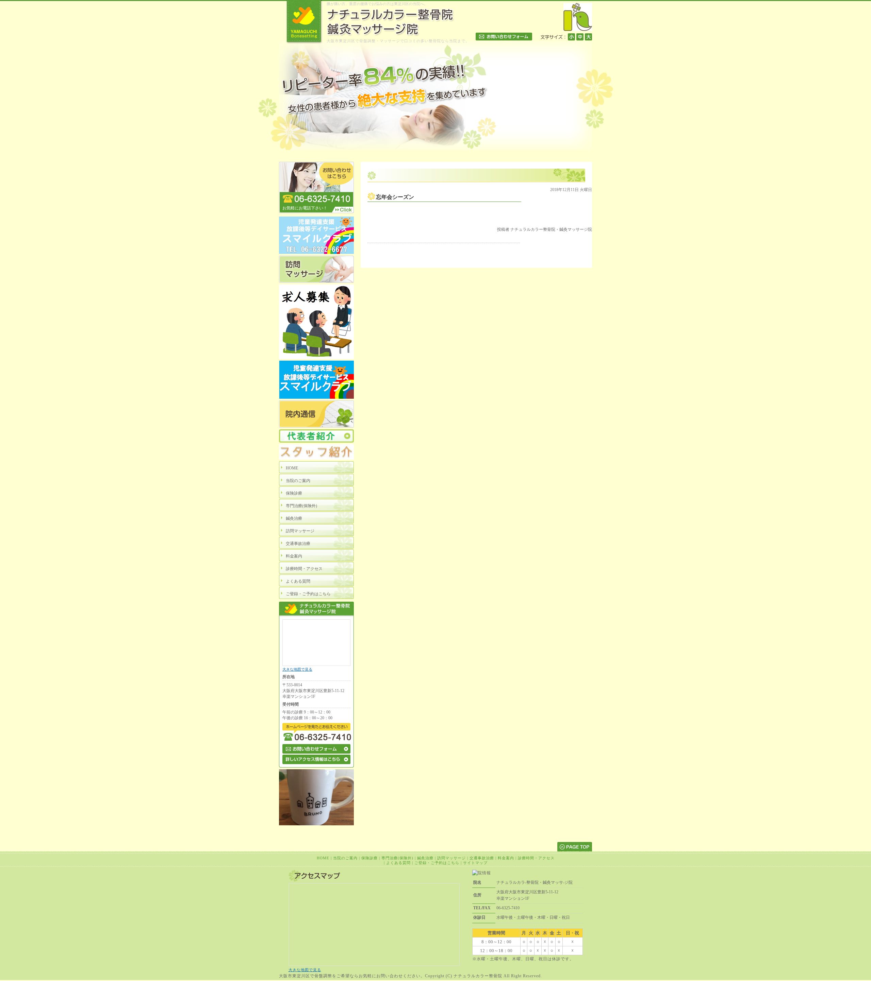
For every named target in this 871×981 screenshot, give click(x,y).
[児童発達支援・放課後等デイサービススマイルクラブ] (316, 252)
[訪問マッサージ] (316, 281)
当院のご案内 (345, 858)
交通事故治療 (482, 858)
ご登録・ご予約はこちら (436, 863)
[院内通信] (316, 426)
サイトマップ (475, 863)
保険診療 (369, 858)
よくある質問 (398, 863)
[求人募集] (316, 357)
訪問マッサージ (451, 858)
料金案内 (506, 858)
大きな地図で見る (297, 669)
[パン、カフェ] (316, 824)
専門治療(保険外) (397, 858)
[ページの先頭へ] (574, 846)
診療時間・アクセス (536, 858)
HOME (323, 858)
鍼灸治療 (425, 858)
